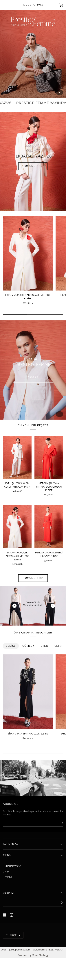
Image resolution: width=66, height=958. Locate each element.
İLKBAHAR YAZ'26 (12, 866)
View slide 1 (59, 92)
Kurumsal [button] (11, 843)
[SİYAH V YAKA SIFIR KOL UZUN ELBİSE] (28, 691)
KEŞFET (33, 376)
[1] (53, 605)
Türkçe (12, 935)
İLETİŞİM (7, 877)
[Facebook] (4, 915)
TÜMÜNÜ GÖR (33, 166)
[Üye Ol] (58, 823)
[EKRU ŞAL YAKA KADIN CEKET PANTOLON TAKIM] (17, 457)
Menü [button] (7, 855)
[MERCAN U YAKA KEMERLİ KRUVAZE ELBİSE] (48, 526)
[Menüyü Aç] (8, 5)
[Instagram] (11, 915)
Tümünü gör (33, 578)
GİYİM (6, 871)
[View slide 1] (33, 54)
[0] (14, 605)
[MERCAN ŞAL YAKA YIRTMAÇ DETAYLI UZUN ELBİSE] (48, 457)
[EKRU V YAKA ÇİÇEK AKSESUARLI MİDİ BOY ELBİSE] (28, 253)
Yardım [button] (8, 893)
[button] (33, 902)
